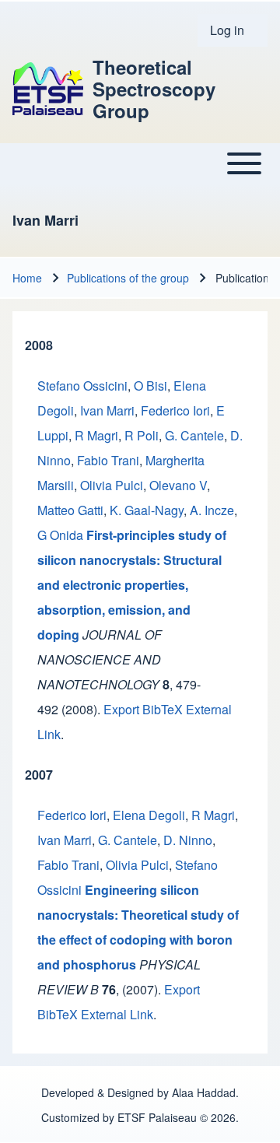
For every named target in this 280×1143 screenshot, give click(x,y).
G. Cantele (194, 435)
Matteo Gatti (70, 510)
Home (27, 278)
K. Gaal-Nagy (147, 510)
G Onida (60, 535)
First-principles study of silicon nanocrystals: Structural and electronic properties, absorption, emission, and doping (131, 584)
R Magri (96, 435)
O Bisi (150, 385)
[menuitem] (233, 30)
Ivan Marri (107, 410)
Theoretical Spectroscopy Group (154, 88)
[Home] (47, 88)
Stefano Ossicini (82, 385)
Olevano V (178, 485)
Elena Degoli (149, 815)
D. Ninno (187, 840)
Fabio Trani (108, 460)
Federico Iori (175, 410)
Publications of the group (128, 278)
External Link (117, 1014)
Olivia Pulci (111, 485)
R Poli (141, 435)
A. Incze (212, 510)
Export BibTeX (143, 709)
